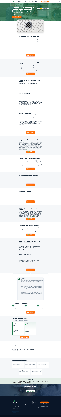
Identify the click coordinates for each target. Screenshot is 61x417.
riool (27, 41)
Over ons (33, 1)
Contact (36, 1)
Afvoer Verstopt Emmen (26, 401)
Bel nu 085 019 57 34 (44, 402)
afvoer (29, 38)
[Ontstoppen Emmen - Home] (13, 1)
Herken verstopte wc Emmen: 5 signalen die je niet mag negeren (35, 402)
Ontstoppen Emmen (20, 1)
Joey (14, 14)
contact (30, 216)
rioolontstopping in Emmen (29, 43)
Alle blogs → (33, 409)
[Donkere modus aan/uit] (59, 1)
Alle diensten (25, 407)
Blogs (29, 1)
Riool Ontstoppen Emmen (27, 404)
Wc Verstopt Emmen (26, 406)
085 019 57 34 (25, 117)
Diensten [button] (26, 1)
